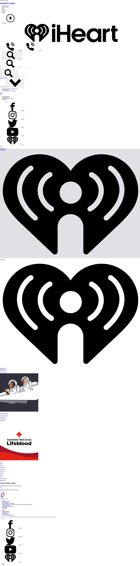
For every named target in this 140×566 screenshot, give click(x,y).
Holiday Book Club (5, 89)
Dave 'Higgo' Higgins (6, 512)
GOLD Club (4, 9)
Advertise (4, 11)
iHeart (3, 564)
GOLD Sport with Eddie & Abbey (8, 515)
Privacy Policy (4, 507)
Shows (3, 7)
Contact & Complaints (6, 96)
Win (3, 8)
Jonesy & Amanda (5, 6)
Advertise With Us (5, 97)
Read (3, 10)
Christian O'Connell (3, 78)
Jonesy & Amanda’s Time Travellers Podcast (10, 88)
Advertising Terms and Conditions (8, 503)
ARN (3, 563)
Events (3, 12)
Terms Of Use (4, 508)
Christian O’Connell (5, 5)
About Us (4, 500)
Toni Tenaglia (4, 513)
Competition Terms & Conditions (8, 98)
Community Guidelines (6, 505)
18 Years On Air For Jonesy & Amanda (9, 90)
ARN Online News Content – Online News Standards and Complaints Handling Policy (17, 504)
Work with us (4, 99)
